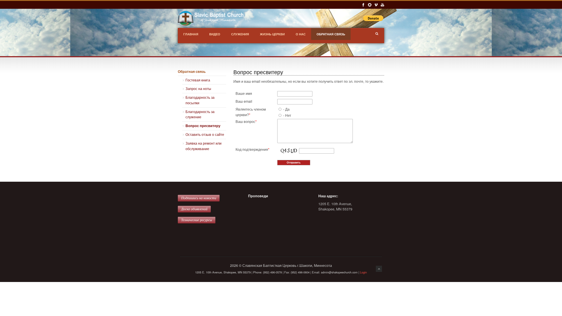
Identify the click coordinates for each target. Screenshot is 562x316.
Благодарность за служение (200, 114)
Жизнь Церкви (272, 34)
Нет (288, 115)
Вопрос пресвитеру (203, 125)
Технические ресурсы (196, 220)
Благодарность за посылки (200, 100)
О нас (301, 34)
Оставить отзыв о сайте (205, 134)
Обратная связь (331, 34)
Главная (190, 34)
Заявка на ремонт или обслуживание (204, 146)
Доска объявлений (194, 209)
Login (363, 272)
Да (287, 109)
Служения (240, 34)
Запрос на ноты (198, 88)
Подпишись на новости (198, 198)
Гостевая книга (198, 80)
